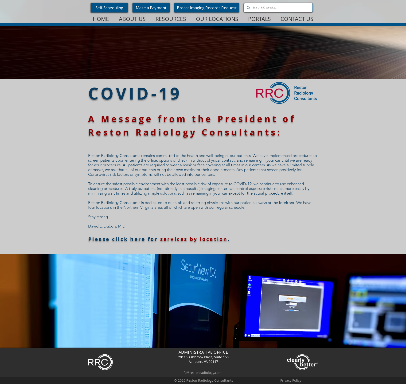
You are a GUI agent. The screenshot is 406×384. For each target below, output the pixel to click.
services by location (194, 239)
